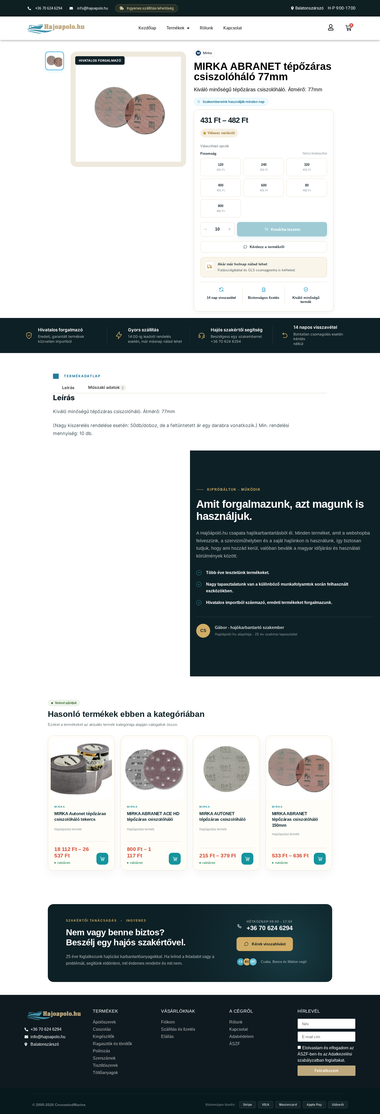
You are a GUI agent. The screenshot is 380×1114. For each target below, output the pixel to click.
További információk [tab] (107, 388)
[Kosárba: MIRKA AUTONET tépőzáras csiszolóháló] (247, 859)
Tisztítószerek (105, 1065)
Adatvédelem (241, 1036)
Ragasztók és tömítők (112, 1044)
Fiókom (168, 1022)
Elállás (167, 1036)
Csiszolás (102, 1029)
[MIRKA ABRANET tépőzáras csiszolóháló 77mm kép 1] (54, 61)
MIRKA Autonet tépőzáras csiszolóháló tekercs (80, 816)
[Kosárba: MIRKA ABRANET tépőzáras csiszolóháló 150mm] (320, 859)
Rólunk (206, 28)
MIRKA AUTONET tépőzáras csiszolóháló (222, 816)
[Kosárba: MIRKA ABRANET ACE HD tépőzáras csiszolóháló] (175, 859)
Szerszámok (104, 1058)
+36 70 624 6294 (270, 928)
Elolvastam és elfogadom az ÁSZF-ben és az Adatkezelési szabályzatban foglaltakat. (326, 1054)
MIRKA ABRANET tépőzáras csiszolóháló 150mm (295, 819)
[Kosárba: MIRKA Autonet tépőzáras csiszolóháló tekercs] (102, 859)
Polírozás (101, 1051)
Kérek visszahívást (269, 944)
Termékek (175, 28)
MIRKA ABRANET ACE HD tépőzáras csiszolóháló (153, 816)
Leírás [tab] (68, 387)
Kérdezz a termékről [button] (267, 247)
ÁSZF (234, 1044)
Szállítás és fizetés (178, 1029)
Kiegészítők (103, 1036)
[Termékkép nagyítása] (128, 109)
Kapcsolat (232, 28)
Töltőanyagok (105, 1072)
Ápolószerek (104, 1022)
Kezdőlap (147, 28)
